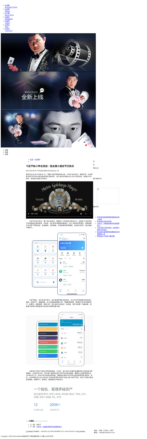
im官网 (37, 159)
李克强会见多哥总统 (104, 221)
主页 (31, 159)
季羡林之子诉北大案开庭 (106, 236)
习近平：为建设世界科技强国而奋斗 (49, 427)
